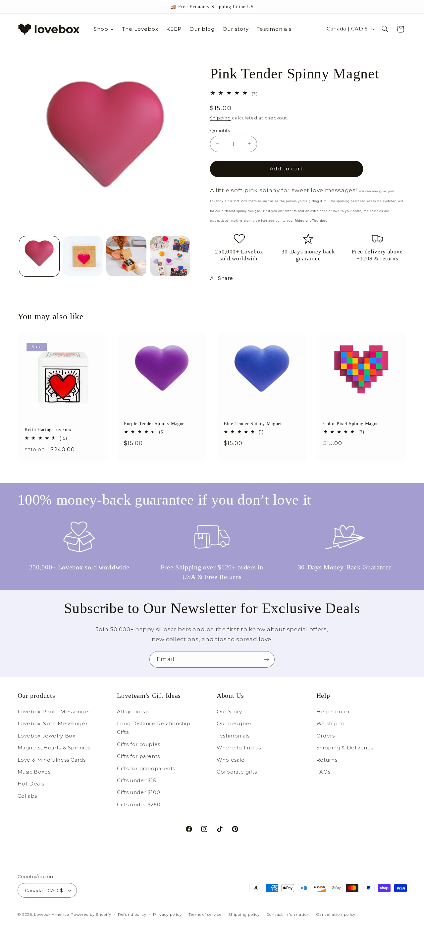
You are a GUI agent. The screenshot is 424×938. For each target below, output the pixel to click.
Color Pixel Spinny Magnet (351, 423)
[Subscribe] (266, 659)
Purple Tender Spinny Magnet (155, 423)
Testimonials (233, 736)
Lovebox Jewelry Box (47, 736)
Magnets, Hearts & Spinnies (54, 748)
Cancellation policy (335, 914)
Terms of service (205, 914)
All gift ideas (133, 712)
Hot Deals (31, 784)
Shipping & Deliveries (344, 748)
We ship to (330, 724)
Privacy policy (167, 914)
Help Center (333, 712)
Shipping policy (244, 914)
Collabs (27, 796)
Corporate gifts (237, 772)
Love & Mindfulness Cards (52, 760)
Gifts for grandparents (146, 769)
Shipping (220, 117)
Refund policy (132, 914)
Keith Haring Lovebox (48, 429)
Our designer (234, 724)
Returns (326, 760)
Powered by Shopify (91, 914)
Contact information (288, 914)
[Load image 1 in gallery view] (39, 256)
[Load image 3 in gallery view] (126, 256)
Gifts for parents (138, 756)
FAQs (323, 772)
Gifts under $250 (138, 805)
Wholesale (231, 760)
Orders (325, 736)
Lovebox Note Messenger (53, 724)
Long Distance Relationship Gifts (153, 728)
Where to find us (239, 748)
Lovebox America (51, 914)
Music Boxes (34, 772)
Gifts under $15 (136, 780)
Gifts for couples (138, 744)
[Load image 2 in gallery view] (83, 256)
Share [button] (225, 278)
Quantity (220, 130)
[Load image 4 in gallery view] (170, 256)
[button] (385, 29)
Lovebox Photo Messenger (54, 712)
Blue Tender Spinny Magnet (253, 423)
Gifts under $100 (138, 792)
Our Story (229, 712)
